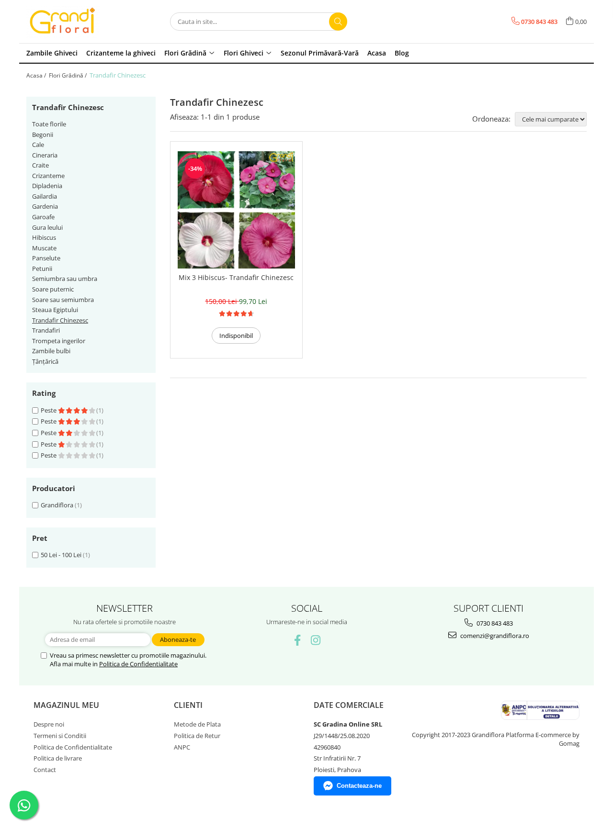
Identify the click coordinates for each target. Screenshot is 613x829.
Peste (49, 410)
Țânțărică (45, 361)
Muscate (44, 248)
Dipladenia (47, 185)
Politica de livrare (58, 758)
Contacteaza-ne (359, 785)
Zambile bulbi (51, 351)
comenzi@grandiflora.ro (494, 635)
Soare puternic (53, 289)
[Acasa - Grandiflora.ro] (74, 21)
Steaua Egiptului (55, 309)
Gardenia (45, 206)
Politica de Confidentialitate (138, 664)
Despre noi (49, 724)
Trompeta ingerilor (58, 340)
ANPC (182, 747)
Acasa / (36, 75)
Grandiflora (57, 505)
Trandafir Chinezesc (60, 320)
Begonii (42, 134)
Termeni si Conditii (60, 735)
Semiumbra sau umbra (64, 278)
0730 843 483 (494, 623)
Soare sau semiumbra (63, 299)
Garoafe (43, 217)
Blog (402, 52)
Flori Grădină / (68, 75)
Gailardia (44, 196)
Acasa (376, 52)
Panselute (46, 258)
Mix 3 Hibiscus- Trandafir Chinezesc (236, 277)
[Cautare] (338, 21)
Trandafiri (46, 330)
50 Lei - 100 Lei (61, 554)
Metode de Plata (197, 724)
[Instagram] (315, 640)
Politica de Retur (197, 735)
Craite (40, 165)
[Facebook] (297, 640)
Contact (45, 769)
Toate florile (49, 124)
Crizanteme (48, 175)
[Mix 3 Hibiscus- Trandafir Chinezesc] (236, 210)
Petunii (42, 268)
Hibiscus (44, 237)
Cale (38, 144)
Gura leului (47, 227)
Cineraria (44, 155)
